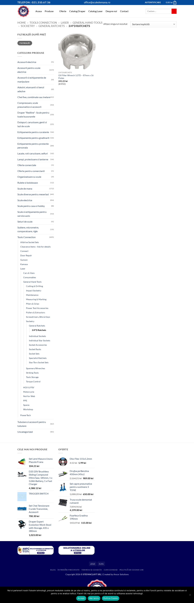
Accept (81, 598)
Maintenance (32, 295)
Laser (65, 22)
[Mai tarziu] (190, 595)
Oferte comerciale (26, 165)
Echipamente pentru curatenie (33, 132)
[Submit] (174, 11)
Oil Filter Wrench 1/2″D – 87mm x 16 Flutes (76, 76)
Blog (53, 570)
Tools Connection (43, 22)
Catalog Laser (95, 11)
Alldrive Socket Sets (29, 242)
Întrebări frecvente (69, 570)
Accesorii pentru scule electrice (28, 69)
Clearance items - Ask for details (35, 246)
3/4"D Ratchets (39, 330)
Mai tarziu (94, 598)
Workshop (28, 409)
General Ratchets (51, 26)
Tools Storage (32, 377)
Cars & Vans (29, 273)
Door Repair (26, 255)
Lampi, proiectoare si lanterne (32, 159)
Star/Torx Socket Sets (38, 362)
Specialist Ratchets (38, 358)
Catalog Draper (77, 11)
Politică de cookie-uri (132, 570)
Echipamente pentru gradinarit (33, 137)
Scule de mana (24, 188)
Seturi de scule (24, 221)
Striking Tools (32, 372)
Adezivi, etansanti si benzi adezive (30, 89)
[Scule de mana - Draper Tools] (23, 11)
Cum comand (111, 570)
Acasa (38, 11)
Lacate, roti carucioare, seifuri (32, 153)
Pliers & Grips (32, 303)
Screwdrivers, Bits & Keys (38, 317)
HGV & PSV (28, 387)
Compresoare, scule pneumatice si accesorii (29, 104)
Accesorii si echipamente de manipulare (31, 79)
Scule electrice (24, 200)
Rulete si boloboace (27, 182)
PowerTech (25, 415)
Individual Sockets (37, 336)
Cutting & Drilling (34, 286)
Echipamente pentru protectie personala (33, 145)
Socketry (28, 26)
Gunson (24, 260)
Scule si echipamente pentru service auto (32, 213)
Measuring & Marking (36, 299)
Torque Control (33, 381)
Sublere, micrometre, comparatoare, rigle (28, 229)
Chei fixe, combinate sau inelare (33, 97)
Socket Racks (35, 349)
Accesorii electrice (26, 62)
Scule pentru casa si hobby (31, 205)
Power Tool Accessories (37, 308)
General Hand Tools (87, 22)
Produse (49, 11)
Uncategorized (25, 431)
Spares (26, 405)
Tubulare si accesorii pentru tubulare (31, 423)
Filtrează (25, 43)
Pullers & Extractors (35, 312)
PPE (25, 400)
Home (21, 22)
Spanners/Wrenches (35, 368)
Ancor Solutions (121, 574)
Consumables (29, 277)
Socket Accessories (38, 345)
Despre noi (111, 11)
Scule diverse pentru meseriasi (33, 194)
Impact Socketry (33, 290)
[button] (153, 2)
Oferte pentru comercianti (31, 171)
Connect (24, 251)
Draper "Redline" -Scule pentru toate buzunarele (33, 114)
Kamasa (24, 264)
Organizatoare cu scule (29, 176)
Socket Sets (34, 353)
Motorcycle (28, 391)
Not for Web (29, 396)
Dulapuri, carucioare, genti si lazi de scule (32, 124)
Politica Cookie (110, 598)
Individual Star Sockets (39, 340)
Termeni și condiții (91, 570)
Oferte (62, 11)
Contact (124, 11)
